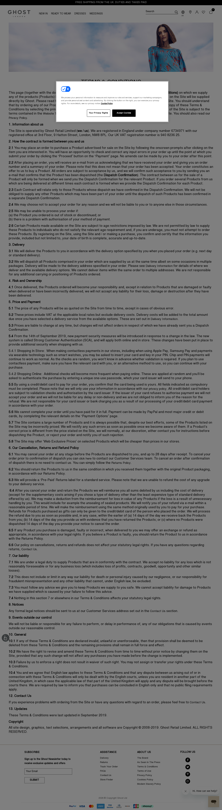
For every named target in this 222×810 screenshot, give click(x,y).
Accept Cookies (124, 113)
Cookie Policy (107, 104)
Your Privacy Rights (98, 113)
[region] (112, 101)
